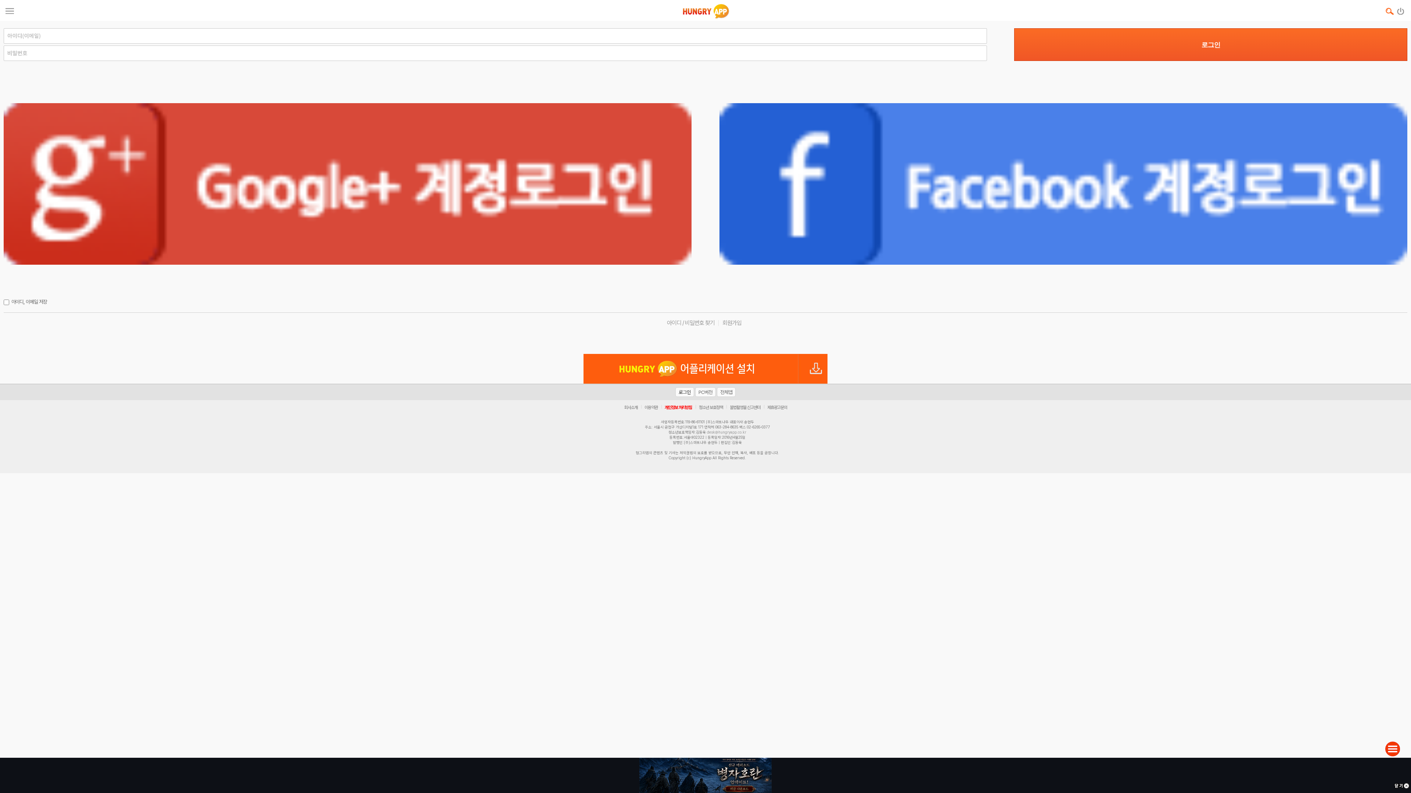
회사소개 (631, 407)
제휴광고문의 (777, 407)
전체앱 (726, 392)
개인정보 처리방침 (678, 407)
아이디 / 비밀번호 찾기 (691, 322)
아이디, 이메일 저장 (29, 302)
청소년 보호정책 (711, 407)
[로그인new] (1401, 9)
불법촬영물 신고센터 (745, 407)
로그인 (1211, 44)
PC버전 (705, 392)
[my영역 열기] (9, 10)
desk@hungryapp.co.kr (726, 432)
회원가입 (732, 322)
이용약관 (651, 407)
